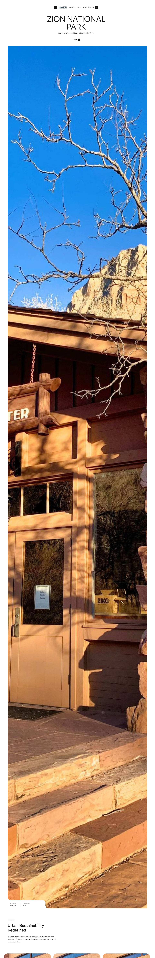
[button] (55, 7)
